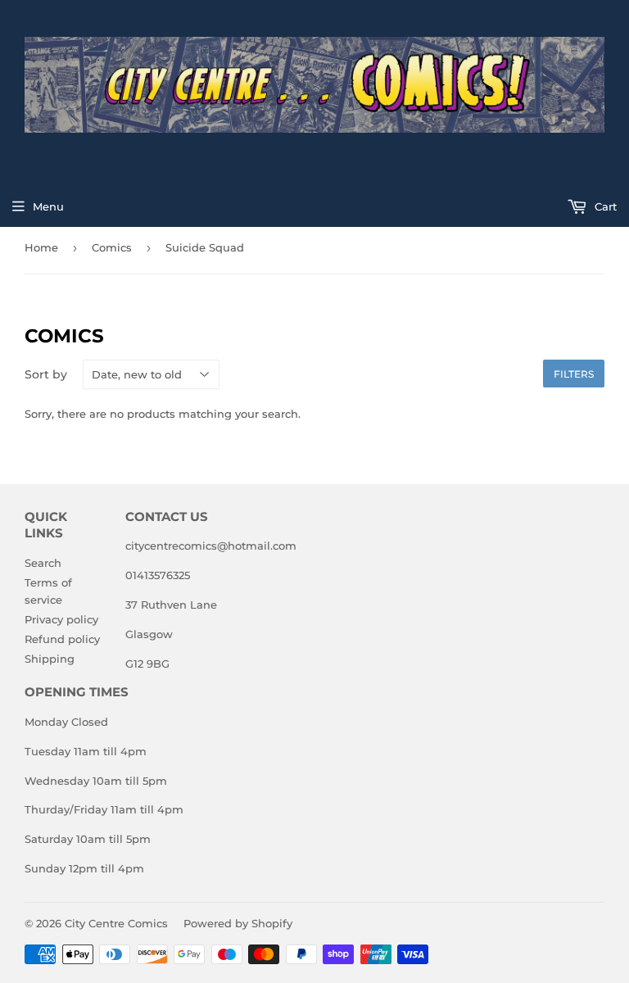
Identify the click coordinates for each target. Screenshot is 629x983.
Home (41, 247)
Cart (604, 206)
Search (43, 562)
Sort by (46, 374)
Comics (112, 247)
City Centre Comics (116, 923)
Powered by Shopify (237, 923)
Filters (574, 374)
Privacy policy (61, 619)
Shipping (50, 658)
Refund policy (62, 639)
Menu (48, 206)
